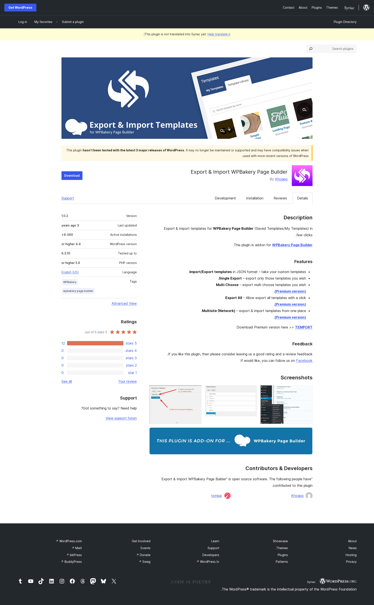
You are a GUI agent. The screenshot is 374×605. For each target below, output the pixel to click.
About (352, 541)
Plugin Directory (345, 22)
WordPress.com (69, 541)
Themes (282, 548)
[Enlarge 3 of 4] (195, 391)
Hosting (351, 555)
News (353, 548)
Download (72, 175)
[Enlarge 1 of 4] (307, 391)
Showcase (280, 541)
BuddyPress (71, 561)
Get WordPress (20, 7)
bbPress (74, 555)
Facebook (304, 360)
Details (302, 198)
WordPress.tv (207, 561)
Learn (215, 541)
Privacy (351, 561)
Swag (144, 561)
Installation (254, 198)
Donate (143, 555)
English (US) (70, 272)
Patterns (282, 561)
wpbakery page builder (78, 291)
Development (225, 198)
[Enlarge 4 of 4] (307, 433)
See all (66, 381)
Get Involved (141, 541)
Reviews (280, 198)
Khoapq (281, 179)
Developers (210, 555)
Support (67, 198)
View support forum (121, 418)
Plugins (283, 555)
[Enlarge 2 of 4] (251, 391)
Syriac (311, 582)
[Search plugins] (310, 48)
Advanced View (124, 303)
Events (145, 548)
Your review (127, 381)
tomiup (216, 495)
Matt (77, 548)
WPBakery (69, 282)
